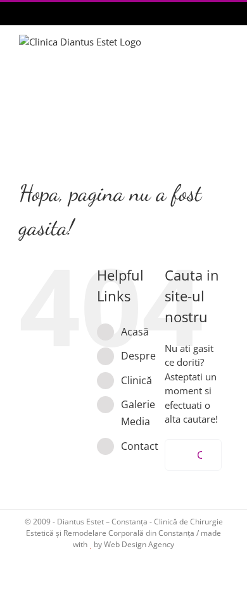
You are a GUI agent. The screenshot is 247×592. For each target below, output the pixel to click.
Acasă (135, 332)
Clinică (136, 380)
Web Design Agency (139, 544)
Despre (138, 356)
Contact (139, 446)
